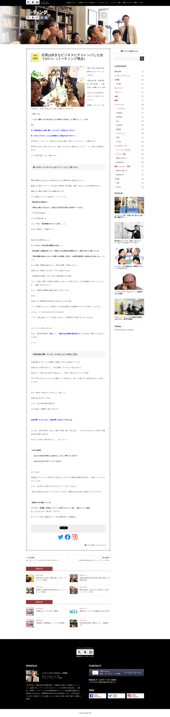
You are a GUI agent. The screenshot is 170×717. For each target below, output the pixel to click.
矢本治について (71, 2)
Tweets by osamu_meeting (124, 330)
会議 (129, 96)
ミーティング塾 (116, 2)
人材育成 (129, 125)
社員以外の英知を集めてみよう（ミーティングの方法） (95, 559)
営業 (129, 137)
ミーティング (129, 104)
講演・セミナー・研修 (130, 2)
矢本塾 (129, 80)
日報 (129, 183)
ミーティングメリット (129, 76)
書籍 (129, 100)
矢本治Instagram (135, 695)
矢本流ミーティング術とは (86, 2)
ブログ (141, 2)
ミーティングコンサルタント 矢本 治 (37, 2)
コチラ (74, 486)
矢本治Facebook (97, 695)
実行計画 (129, 71)
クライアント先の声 (129, 150)
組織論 (93, 545)
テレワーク (129, 88)
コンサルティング (102, 2)
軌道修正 (129, 117)
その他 (129, 142)
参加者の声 (129, 162)
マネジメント (129, 133)
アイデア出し (129, 109)
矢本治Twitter (115, 695)
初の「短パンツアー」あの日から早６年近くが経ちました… (43, 559)
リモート (129, 92)
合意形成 (129, 113)
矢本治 (129, 187)
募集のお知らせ (129, 158)
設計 (88, 545)
